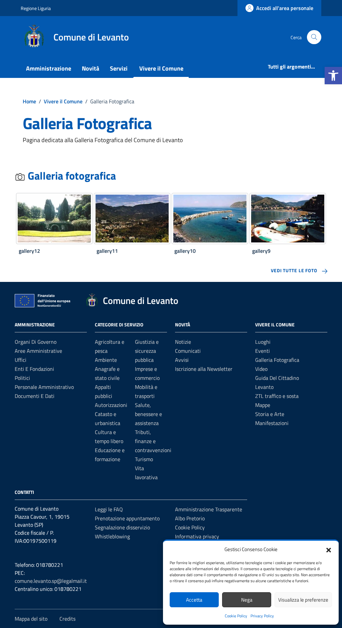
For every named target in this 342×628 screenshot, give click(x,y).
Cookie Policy (236, 616)
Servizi (119, 68)
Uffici (20, 360)
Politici (22, 378)
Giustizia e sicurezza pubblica (147, 351)
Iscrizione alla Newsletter (203, 369)
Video (261, 369)
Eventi (262, 351)
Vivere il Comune (161, 68)
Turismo (144, 459)
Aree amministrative (38, 351)
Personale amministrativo (44, 387)
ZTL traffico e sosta (277, 396)
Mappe (262, 405)
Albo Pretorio (190, 518)
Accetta (194, 600)
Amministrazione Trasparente (208, 509)
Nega (246, 600)
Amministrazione (48, 68)
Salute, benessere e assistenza (148, 414)
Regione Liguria (36, 8)
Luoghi (263, 342)
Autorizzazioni (111, 405)
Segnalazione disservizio (122, 527)
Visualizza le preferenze (303, 600)
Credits (67, 619)
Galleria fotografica (70, 176)
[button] (333, 75)
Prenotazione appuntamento (127, 518)
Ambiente (106, 360)
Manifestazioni (272, 423)
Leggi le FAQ (109, 509)
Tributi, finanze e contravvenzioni (153, 441)
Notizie (183, 342)
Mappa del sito (31, 619)
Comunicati (188, 351)
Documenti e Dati (34, 396)
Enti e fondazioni (34, 369)
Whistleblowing (112, 536)
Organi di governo (35, 342)
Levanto (264, 387)
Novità (90, 68)
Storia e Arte (269, 414)
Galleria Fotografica (277, 360)
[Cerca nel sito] (314, 37)
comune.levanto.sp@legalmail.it (51, 581)
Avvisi (182, 360)
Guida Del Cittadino (277, 378)
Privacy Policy (262, 616)
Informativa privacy (197, 536)
